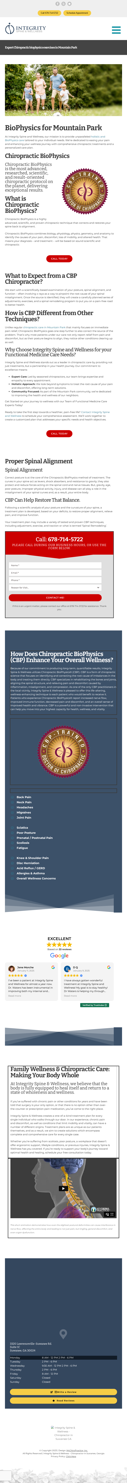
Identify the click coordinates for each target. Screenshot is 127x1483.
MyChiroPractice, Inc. (77, 1450)
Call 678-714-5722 (49, 13)
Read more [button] (14, 995)
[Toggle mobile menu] (117, 30)
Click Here (71, 1456)
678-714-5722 (65, 539)
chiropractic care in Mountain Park (44, 327)
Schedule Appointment (77, 13)
